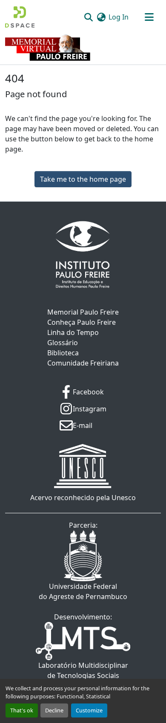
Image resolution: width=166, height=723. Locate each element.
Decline (54, 710)
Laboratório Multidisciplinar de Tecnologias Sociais (83, 670)
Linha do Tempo (73, 332)
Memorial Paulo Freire (83, 312)
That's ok (21, 710)
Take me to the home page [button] (83, 179)
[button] (19, 17)
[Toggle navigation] (149, 17)
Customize (89, 710)
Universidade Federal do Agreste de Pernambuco (83, 591)
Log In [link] (119, 17)
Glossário (62, 342)
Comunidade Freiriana (83, 363)
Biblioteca (63, 352)
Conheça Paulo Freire (81, 322)
